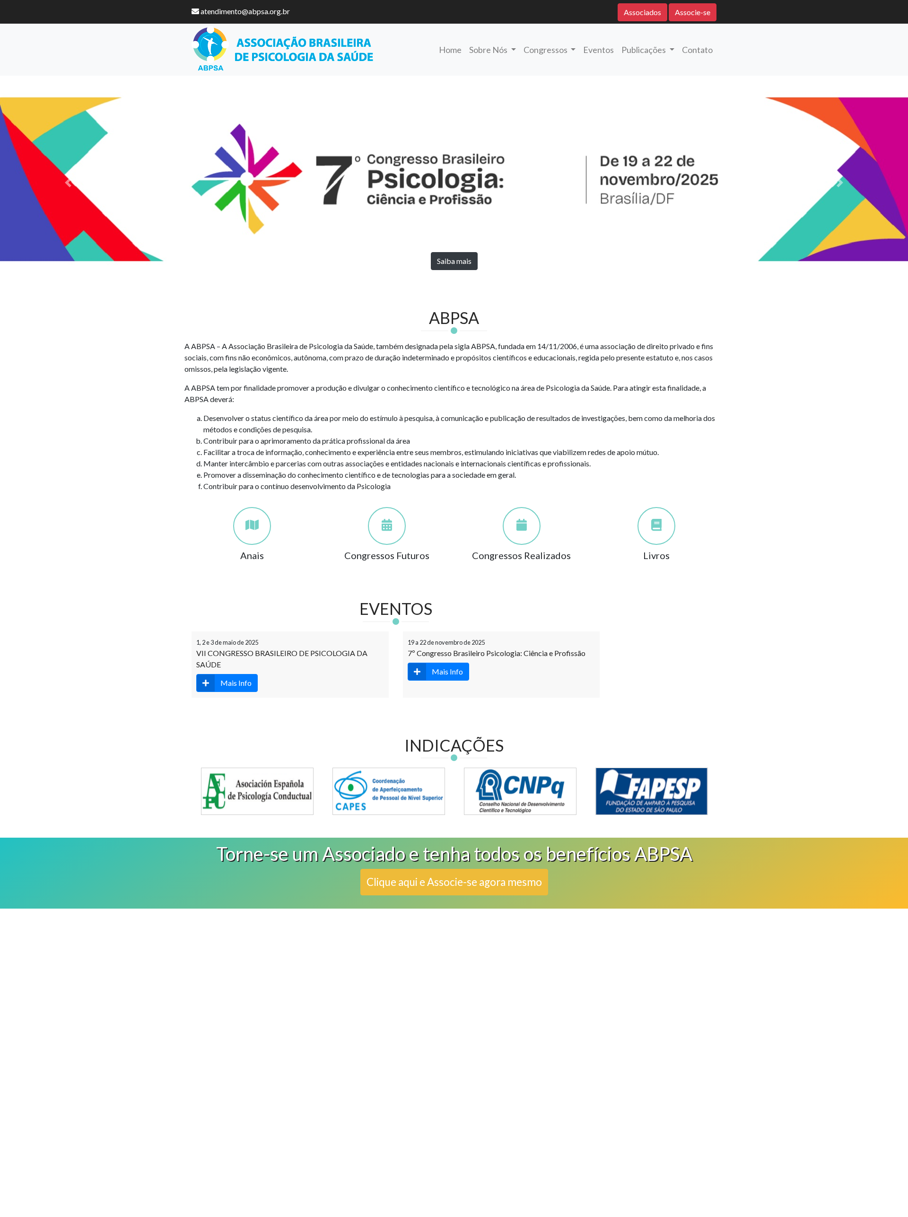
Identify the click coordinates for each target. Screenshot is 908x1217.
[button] (68, 182)
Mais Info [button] (236, 682)
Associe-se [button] (692, 12)
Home (450, 49)
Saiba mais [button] (454, 260)
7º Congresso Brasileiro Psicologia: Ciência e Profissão (496, 652)
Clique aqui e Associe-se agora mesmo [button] (454, 882)
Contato (697, 49)
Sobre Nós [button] (489, 49)
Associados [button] (642, 12)
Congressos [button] (546, 49)
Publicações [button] (644, 49)
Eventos (598, 49)
